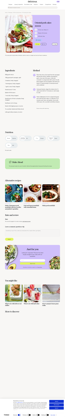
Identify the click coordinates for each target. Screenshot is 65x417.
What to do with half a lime (31, 303)
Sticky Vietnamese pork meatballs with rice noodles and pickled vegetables (13, 207)
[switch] (29, 415)
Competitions (48, 4)
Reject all (56, 408)
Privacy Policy (39, 267)
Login (58, 1)
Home (6, 12)
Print (44, 44)
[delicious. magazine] (32, 1)
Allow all (56, 401)
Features (36, 4)
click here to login (26, 221)
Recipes (10, 4)
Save (38, 44)
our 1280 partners (19, 402)
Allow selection (56, 404)
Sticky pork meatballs (48, 205)
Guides (41, 4)
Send (55, 44)
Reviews (54, 4)
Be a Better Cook (28, 4)
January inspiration (18, 4)
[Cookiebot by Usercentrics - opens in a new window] (6, 415)
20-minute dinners (17, 12)
